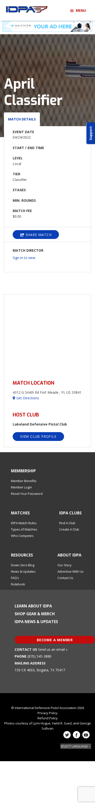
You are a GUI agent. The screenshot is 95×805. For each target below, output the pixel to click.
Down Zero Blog (22, 565)
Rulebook (18, 584)
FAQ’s (15, 578)
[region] (47, 334)
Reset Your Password (27, 493)
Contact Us (65, 578)
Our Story (64, 565)
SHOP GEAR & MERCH (35, 613)
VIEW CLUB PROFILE (38, 436)
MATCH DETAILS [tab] (22, 119)
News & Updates (23, 571)
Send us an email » (52, 649)
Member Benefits (24, 481)
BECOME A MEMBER (55, 640)
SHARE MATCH (38, 234)
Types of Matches (24, 529)
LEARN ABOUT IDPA (33, 606)
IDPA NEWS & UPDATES (36, 621)
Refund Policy (48, 718)
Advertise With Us (70, 571)
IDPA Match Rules (24, 523)
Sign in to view (24, 257)
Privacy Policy (47, 713)
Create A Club (69, 529)
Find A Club (67, 523)
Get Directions (27, 398)
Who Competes (22, 535)
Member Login (21, 487)
